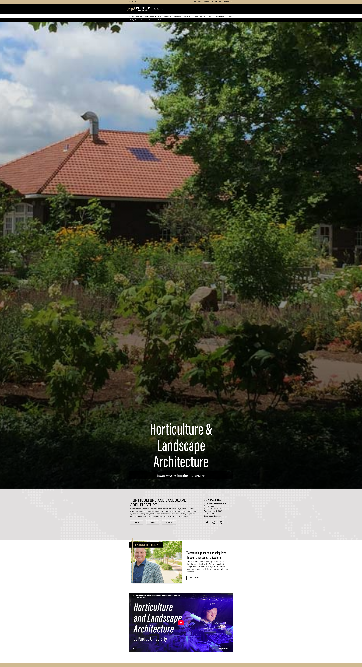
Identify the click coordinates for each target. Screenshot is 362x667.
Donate (232, 16)
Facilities (187, 16)
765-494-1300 (209, 514)
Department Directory (212, 516)
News (200, 2)
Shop (211, 2)
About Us (138, 16)
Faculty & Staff (199, 16)
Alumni (211, 16)
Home (131, 16)
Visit (216, 2)
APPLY (136, 522)
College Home (134, 20)
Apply (195, 2)
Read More (195, 578)
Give (220, 2)
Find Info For (133, 2)
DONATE (169, 522)
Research (168, 16)
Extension (178, 16)
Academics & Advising (153, 16)
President (206, 2)
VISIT (152, 522)
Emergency (226, 2)
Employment (221, 16)
